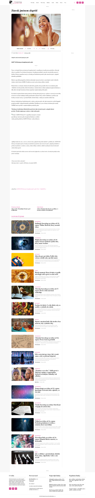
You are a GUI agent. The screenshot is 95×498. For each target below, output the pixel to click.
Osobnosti (37, 368)
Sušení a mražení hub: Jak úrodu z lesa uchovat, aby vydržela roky (48, 322)
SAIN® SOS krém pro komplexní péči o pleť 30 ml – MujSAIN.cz (31, 189)
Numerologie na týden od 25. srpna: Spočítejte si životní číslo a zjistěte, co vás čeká (47, 390)
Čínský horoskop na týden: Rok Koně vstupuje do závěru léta (48, 406)
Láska (36, 270)
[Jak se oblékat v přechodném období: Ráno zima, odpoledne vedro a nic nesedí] (22, 457)
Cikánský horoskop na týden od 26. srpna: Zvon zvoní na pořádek (47, 339)
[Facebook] (77, 3)
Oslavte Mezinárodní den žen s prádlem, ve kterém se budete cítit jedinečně (47, 209)
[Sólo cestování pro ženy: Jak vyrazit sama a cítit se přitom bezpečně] (22, 357)
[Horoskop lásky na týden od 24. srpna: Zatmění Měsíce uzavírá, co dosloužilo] (22, 441)
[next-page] (14, 466)
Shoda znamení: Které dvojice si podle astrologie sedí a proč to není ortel (47, 273)
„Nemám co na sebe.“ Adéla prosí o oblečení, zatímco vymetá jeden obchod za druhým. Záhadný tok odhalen (47, 373)
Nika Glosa (37, 382)
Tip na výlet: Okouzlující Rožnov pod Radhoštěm (20, 209)
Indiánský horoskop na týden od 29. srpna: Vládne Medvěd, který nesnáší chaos (47, 225)
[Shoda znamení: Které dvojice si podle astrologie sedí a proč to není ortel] (22, 276)
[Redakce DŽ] (12, 53)
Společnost (38, 221)
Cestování (37, 352)
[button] (74, 2)
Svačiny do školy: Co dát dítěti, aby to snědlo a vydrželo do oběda (47, 306)
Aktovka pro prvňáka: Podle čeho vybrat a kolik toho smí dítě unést (46, 257)
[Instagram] (80, 3)
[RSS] (83, 3)
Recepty (37, 319)
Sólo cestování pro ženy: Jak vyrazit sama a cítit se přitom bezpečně (47, 355)
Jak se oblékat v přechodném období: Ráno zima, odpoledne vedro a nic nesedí (47, 455)
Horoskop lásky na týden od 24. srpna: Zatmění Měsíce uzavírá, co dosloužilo (46, 439)
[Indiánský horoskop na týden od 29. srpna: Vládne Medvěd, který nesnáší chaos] (22, 227)
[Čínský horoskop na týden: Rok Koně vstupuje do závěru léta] (22, 408)
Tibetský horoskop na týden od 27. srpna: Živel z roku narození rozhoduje (47, 290)
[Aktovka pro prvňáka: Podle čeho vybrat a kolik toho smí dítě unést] (22, 259)
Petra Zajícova (37, 233)
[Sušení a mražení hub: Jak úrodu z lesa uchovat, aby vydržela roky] (22, 325)
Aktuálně (37, 254)
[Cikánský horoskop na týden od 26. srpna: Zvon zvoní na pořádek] (22, 341)
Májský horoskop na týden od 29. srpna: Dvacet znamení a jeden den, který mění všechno (46, 241)
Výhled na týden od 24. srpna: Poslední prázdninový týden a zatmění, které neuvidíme (45, 423)
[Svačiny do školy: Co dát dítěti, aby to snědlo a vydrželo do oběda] (22, 308)
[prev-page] (12, 466)
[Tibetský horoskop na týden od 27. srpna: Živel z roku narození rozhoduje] (22, 292)
